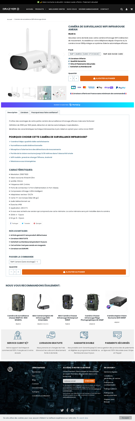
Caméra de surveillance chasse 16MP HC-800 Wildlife (18, 318)
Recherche (36, 372)
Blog (33, 380)
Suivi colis (72, 9)
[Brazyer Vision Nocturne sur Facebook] (67, 411)
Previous (9, 54)
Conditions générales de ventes (112, 377)
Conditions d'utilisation (41, 396)
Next (64, 54)
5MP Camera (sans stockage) (85, 54)
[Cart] (131, 9)
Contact (105, 9)
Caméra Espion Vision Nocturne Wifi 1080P (117, 317)
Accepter (125, 417)
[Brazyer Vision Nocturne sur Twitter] (62, 411)
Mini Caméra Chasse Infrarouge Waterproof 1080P (67, 318)
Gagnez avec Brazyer (109, 400)
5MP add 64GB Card (113, 54)
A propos (35, 392)
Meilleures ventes (57, 9)
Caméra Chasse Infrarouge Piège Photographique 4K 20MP (92, 318)
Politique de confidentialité (109, 383)
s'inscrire (89, 381)
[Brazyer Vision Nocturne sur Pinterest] (72, 411)
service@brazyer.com (69, 397)
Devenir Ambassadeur (89, 9)
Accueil (29, 9)
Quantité (72, 73)
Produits (39, 9)
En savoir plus (82, 417)
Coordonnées (37, 388)
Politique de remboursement (110, 394)
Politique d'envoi (110, 389)
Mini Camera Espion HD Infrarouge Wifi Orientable (42, 318)
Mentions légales (110, 372)
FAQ (33, 376)
